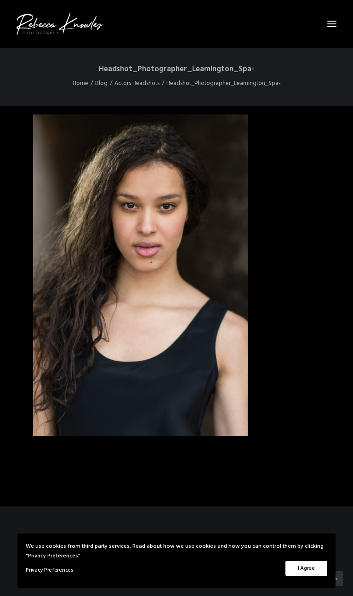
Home (80, 83)
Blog (101, 83)
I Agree (306, 568)
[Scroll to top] (335, 578)
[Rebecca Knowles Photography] (176, 23)
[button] (332, 24)
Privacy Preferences (49, 570)
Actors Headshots (136, 83)
